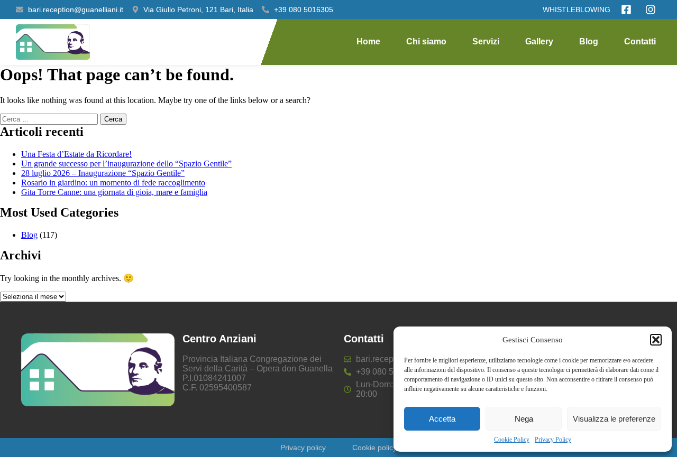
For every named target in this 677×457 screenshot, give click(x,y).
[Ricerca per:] (50, 118)
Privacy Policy (553, 439)
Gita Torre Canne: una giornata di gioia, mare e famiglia (114, 192)
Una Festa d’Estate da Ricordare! (76, 154)
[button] (656, 339)
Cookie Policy (511, 439)
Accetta (442, 418)
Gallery (539, 41)
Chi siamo (426, 41)
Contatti (640, 41)
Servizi (485, 41)
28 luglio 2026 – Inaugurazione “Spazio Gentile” (103, 173)
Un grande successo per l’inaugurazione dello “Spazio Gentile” (126, 163)
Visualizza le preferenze (614, 418)
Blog (588, 41)
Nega (524, 418)
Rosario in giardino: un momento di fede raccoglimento (113, 182)
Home (368, 41)
